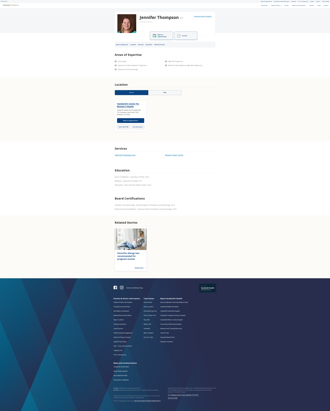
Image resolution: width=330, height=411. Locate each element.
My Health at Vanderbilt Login (281, 1)
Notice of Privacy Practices (122, 337)
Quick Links (4, 1)
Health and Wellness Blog (134, 288)
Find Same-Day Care (150, 311)
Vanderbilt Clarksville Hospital (170, 311)
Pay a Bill (146, 320)
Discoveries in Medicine (121, 380)
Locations (311, 5)
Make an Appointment (266, 1)
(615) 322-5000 (325, 1)
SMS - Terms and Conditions (123, 346)
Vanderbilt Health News (121, 367)
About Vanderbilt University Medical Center (174, 302)
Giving (319, 5)
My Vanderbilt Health (120, 375)
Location (133, 45)
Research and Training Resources (171, 328)
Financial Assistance (120, 324)
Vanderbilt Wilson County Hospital (171, 320)
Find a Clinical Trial (150, 315)
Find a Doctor (264, 5)
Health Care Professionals (298, 5)
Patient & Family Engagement (123, 333)
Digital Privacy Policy (120, 342)
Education (149, 45)
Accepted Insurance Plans (122, 307)
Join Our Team (148, 337)
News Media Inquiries (121, 371)
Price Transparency (303, 1)
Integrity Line (118, 350)
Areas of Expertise (122, 45)
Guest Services (118, 328)
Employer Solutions (166, 342)
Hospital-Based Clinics (167, 337)
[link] (131, 250)
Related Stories (159, 45)
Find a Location (148, 307)
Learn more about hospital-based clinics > (147, 401)
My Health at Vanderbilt (121, 311)
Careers (318, 1)
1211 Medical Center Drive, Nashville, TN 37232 (183, 395)
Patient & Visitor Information (123, 302)
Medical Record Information (122, 315)
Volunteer (147, 328)
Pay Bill (312, 1)
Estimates (293, 1)
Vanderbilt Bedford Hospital (169, 307)
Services (286, 5)
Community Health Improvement (171, 324)
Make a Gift (147, 324)
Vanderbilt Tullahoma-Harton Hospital (172, 315)
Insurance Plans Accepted (202, 16)
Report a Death (118, 320)
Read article (139, 268)
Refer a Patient (148, 333)
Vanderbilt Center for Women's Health (128, 105)
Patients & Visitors (275, 5)
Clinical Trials (164, 333)
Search (326, 5)
